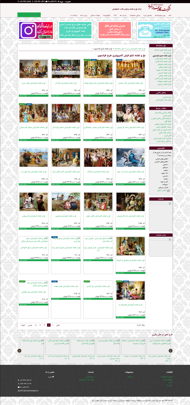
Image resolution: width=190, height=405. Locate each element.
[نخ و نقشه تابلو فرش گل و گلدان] (57, 347)
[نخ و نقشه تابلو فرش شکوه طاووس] (83, 347)
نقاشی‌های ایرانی (162, 158)
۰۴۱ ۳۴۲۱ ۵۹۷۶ (25, 1)
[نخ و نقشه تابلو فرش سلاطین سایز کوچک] (159, 347)
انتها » (23, 325)
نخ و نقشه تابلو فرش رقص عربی (33, 83)
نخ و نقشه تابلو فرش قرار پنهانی (33, 216)
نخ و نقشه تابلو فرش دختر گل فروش (130, 127)
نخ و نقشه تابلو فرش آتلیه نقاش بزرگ (66, 171)
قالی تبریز (167, 135)
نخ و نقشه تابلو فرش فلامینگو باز (130, 304)
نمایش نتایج (162, 190)
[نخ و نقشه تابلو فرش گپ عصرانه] (133, 347)
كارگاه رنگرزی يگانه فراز (163, 112)
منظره (166, 170)
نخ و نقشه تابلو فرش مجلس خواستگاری (98, 127)
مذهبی (165, 164)
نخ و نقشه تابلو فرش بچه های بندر (33, 171)
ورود (61, 1)
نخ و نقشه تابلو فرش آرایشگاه (98, 171)
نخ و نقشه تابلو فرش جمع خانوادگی (33, 247)
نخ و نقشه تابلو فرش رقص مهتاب (66, 286)
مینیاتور (165, 167)
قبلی (57, 325)
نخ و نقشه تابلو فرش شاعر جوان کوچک (98, 83)
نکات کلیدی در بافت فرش (162, 129)
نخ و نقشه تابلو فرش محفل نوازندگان (66, 127)
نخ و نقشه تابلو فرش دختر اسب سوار (130, 171)
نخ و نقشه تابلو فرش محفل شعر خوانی (33, 127)
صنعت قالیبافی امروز (164, 127)
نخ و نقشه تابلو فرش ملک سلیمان (130, 83)
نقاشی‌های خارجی (161, 161)
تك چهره (164, 173)
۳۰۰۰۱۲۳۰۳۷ (52, 1)
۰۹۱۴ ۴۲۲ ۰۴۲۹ (39, 1)
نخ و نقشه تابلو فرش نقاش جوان (98, 216)
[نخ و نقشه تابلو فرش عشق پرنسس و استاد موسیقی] (108, 347)
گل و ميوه (164, 181)
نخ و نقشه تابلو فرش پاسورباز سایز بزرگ (65, 247)
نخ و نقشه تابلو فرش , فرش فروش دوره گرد (98, 249)
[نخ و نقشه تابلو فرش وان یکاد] (32, 347)
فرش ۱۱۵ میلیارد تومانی (163, 124)
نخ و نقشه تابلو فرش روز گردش (98, 286)
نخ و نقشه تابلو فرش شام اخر (66, 83)
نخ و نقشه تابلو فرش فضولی (65, 216)
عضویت (68, 1)
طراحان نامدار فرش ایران (162, 138)
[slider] (121, 80)
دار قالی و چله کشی (164, 141)
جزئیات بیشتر (120, 96)
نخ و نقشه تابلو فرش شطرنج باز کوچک (130, 260)
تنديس (165, 176)
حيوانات (165, 184)
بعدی (30, 325)
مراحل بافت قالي (165, 132)
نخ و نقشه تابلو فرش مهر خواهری (33, 291)
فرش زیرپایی (163, 187)
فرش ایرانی (167, 115)
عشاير (166, 178)
